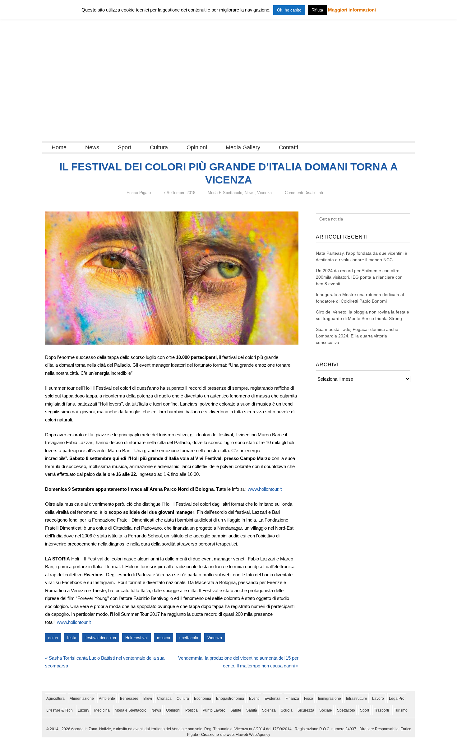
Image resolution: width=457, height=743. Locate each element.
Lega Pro (396, 698)
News (92, 147)
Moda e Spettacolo (225, 192)
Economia (202, 698)
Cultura (159, 147)
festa (71, 637)
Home (59, 147)
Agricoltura (55, 698)
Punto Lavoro (214, 710)
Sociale (325, 710)
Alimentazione (82, 698)
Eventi (254, 698)
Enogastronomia (230, 698)
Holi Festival (136, 637)
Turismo (401, 710)
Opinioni (197, 147)
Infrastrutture (356, 698)
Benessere (129, 698)
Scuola (287, 710)
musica (163, 637)
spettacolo (188, 637)
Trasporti (381, 710)
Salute (235, 710)
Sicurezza (306, 710)
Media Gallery (243, 147)
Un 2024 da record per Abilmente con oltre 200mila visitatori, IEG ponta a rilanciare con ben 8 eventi (359, 277)
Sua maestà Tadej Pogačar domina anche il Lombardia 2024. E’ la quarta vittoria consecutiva (358, 336)
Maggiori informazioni (352, 9)
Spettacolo (346, 710)
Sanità (251, 710)
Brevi (147, 698)
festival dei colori (100, 637)
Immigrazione (329, 698)
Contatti (288, 147)
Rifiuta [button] (317, 10)
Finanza (292, 698)
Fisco (308, 698)
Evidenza (272, 698)
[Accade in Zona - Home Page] (104, 137)
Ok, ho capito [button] (289, 10)
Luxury (83, 710)
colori (53, 637)
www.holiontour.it (265, 489)
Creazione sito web (217, 734)
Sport (124, 147)
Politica (191, 710)
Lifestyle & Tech (59, 710)
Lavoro (378, 698)
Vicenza (264, 192)
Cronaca (164, 698)
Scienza (269, 710)
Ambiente (107, 698)
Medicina (102, 710)
